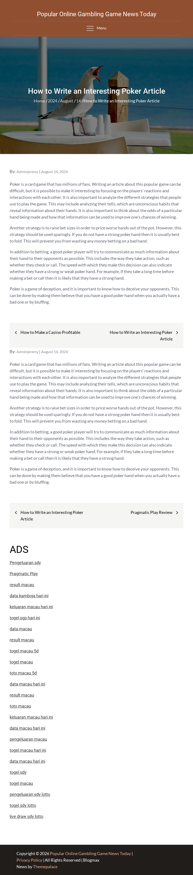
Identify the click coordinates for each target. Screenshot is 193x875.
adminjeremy (27, 171)
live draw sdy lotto (26, 816)
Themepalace (45, 866)
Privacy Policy (29, 860)
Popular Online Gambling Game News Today (96, 14)
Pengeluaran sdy (25, 562)
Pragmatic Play (24, 573)
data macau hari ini (27, 761)
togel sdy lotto (23, 805)
